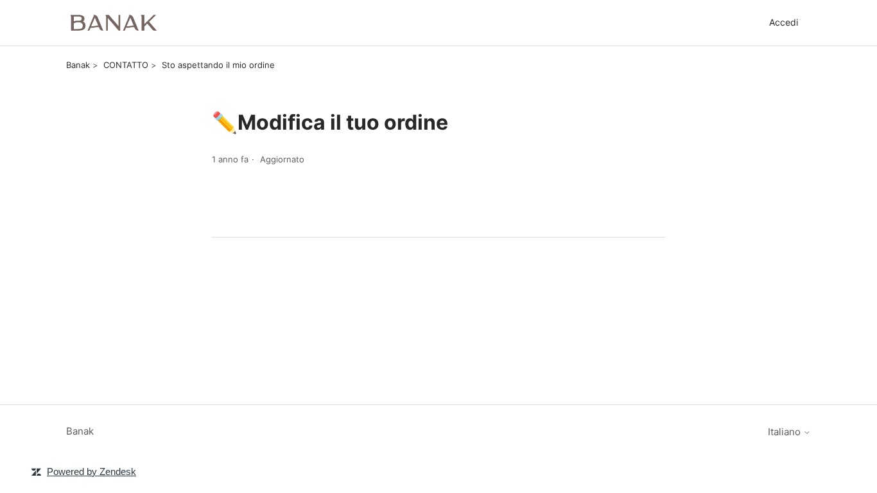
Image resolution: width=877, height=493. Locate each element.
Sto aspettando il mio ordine (218, 65)
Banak (78, 65)
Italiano (785, 431)
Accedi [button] (783, 22)
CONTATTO (125, 65)
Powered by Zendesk (91, 471)
